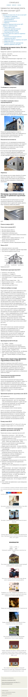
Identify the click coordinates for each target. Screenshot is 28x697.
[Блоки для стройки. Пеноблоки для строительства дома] (14, 548)
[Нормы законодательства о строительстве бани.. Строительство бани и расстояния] (14, 620)
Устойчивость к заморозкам (10, 16)
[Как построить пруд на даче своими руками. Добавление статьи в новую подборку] (14, 635)
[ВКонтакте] (8, 493)
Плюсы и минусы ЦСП (9, 27)
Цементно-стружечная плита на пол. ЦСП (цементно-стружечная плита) (13, 25)
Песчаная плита (7, 487)
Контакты (3, 692)
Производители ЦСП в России (11, 32)
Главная (9, 5)
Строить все (14, 2)
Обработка (6, 22)
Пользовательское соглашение (10, 692)
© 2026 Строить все (5, 690)
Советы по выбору (16, 488)
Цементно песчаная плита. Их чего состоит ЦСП (14, 15)
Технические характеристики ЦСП (12, 29)
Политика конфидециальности (7, 693)
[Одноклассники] (19, 493)
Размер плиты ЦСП (9, 41)
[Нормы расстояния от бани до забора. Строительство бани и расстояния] (14, 606)
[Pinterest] (14, 493)
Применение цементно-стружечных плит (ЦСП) (15, 40)
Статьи (19, 5)
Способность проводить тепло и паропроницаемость (12, 18)
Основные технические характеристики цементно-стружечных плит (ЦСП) (13, 43)
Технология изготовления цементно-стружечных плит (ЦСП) (13, 37)
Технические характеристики (8, 488)
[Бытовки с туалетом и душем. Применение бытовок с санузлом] (14, 518)
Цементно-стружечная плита (8, 680)
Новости (14, 5)
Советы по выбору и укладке (11, 30)
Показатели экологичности (10, 21)
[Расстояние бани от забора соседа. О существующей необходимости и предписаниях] (14, 562)
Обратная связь (4, 695)
